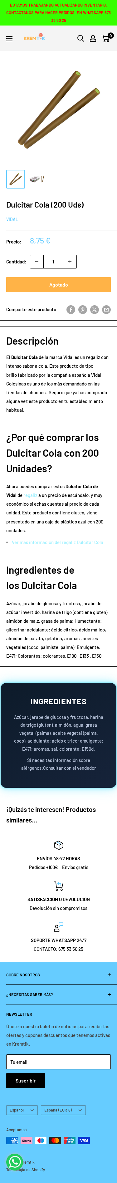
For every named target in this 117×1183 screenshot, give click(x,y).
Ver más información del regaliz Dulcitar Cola (57, 542)
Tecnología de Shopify (25, 1169)
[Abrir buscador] (80, 38)
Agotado (58, 284)
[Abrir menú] (9, 38)
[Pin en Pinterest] (82, 309)
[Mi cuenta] (93, 38)
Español (17, 1109)
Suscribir (26, 1080)
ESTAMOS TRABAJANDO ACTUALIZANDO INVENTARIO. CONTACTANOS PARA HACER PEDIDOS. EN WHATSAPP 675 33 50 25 (58, 12)
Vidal (12, 219)
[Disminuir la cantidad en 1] (36, 261)
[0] (106, 38)
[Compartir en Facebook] (70, 309)
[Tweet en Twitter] (94, 309)
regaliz (30, 495)
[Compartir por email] (106, 309)
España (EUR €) (58, 1109)
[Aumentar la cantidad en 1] (69, 261)
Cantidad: (16, 261)
